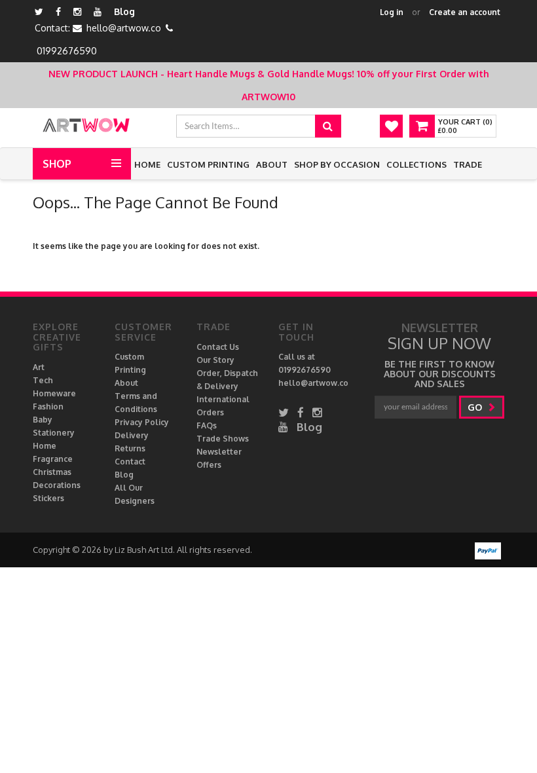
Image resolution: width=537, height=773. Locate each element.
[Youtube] (97, 11)
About (271, 164)
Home (147, 164)
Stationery (54, 433)
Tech (43, 380)
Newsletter (219, 452)
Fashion (48, 406)
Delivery (132, 435)
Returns (130, 448)
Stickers (48, 498)
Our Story (215, 360)
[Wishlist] (391, 126)
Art (39, 367)
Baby (42, 419)
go (476, 407)
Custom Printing (208, 164)
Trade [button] (467, 164)
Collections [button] (416, 164)
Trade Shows (222, 438)
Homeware (54, 393)
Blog (124, 11)
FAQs (206, 425)
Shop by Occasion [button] (337, 164)
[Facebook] (58, 11)
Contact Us (217, 347)
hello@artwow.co (123, 27)
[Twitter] (39, 11)
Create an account (464, 12)
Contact (130, 461)
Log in (391, 12)
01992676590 (67, 50)
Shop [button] (57, 163)
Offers (208, 465)
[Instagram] (77, 11)
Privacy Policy (142, 422)
